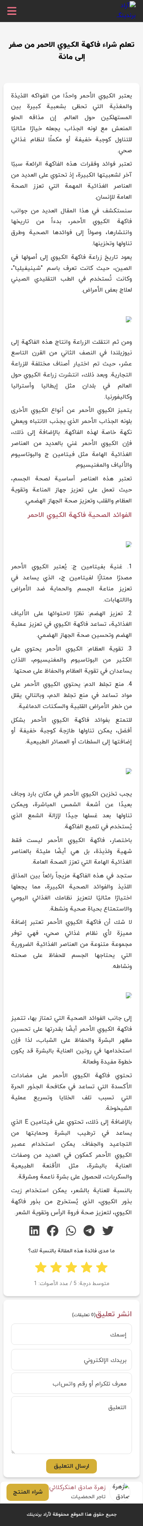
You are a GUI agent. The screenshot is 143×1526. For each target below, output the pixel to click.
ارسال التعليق (71, 1466)
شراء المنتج (28, 1492)
